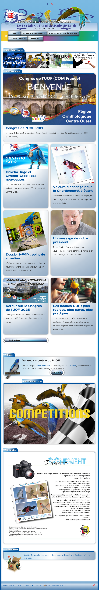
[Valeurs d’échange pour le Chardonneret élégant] (73, 164)
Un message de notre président (70, 240)
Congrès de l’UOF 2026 (25, 128)
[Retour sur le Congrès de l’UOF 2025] (25, 290)
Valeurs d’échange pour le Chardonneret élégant (73, 189)
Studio (64, 585)
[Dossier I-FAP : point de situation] (25, 230)
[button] (17, 33)
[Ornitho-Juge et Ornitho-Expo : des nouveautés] (25, 156)
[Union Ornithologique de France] (5, 36)
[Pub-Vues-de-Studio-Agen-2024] (49, 454)
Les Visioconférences (63, 33)
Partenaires (18, 38)
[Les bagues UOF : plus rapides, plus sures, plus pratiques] (73, 290)
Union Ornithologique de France (32, 585)
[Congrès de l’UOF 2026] (49, 99)
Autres (34, 38)
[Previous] (8, 413)
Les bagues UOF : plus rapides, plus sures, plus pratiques (73, 309)
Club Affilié (72, 366)
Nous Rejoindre (33, 33)
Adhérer (57, 372)
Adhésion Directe (43, 366)
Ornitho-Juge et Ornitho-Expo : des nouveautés (21, 175)
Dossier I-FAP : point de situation (25, 256)
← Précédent (13, 340)
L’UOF (13, 33)
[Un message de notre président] (73, 222)
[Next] (90, 413)
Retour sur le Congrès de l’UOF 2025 (24, 308)
